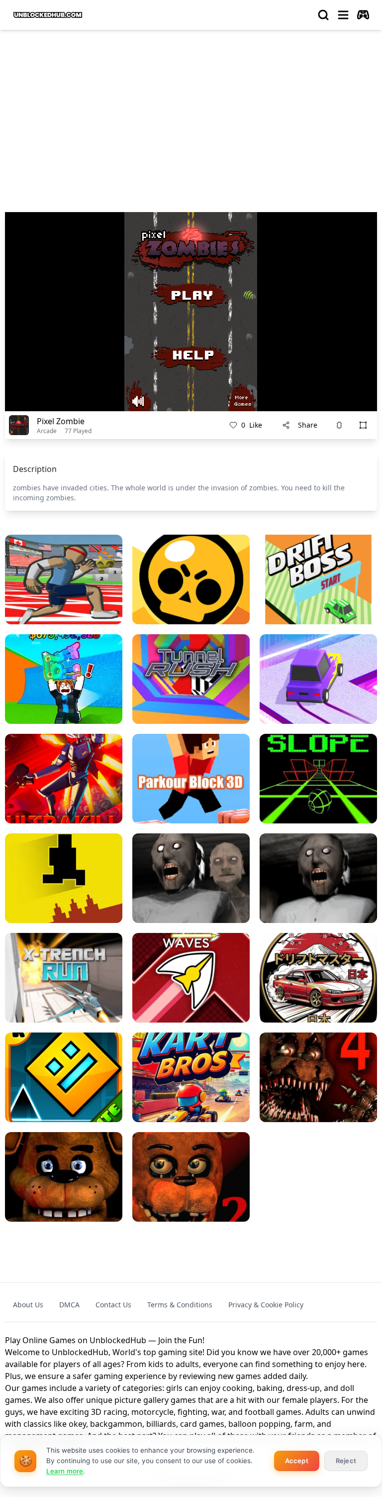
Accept (296, 1461)
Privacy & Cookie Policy (265, 1304)
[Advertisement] (191, 112)
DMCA (69, 1304)
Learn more (64, 1471)
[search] (323, 15)
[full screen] (363, 425)
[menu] (343, 15)
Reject (346, 1461)
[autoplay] (363, 15)
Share (307, 425)
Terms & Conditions (179, 1304)
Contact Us (113, 1304)
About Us (28, 1304)
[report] (339, 425)
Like (251, 425)
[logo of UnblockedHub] (48, 14)
